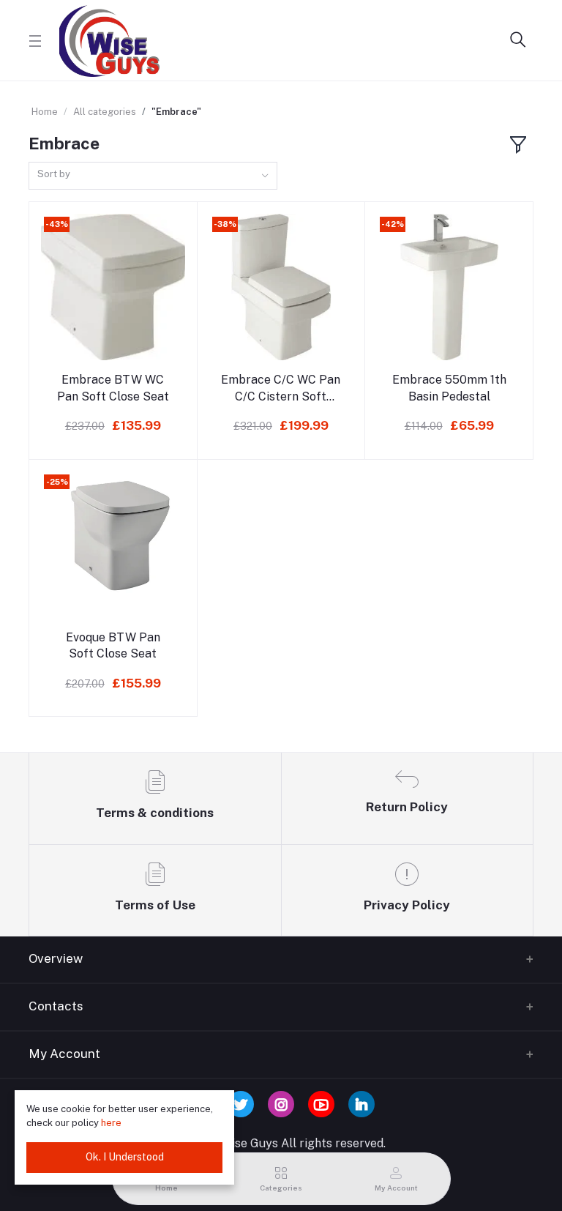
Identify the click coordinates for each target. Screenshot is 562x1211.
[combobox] (153, 176)
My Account (64, 1053)
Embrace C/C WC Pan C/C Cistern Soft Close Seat (280, 389)
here (112, 1122)
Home (44, 111)
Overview (56, 958)
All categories (104, 111)
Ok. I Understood (125, 1157)
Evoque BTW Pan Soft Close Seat (113, 645)
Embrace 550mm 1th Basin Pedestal (449, 388)
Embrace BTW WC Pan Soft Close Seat (113, 388)
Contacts (56, 1006)
